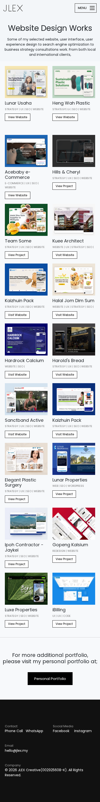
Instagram (83, 730)
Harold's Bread (68, 360)
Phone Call (14, 730)
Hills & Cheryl (66, 172)
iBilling (59, 610)
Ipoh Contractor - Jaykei (24, 547)
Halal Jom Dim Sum (73, 301)
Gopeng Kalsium (70, 545)
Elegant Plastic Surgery (20, 482)
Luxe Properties (21, 610)
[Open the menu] (86, 8)
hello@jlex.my (16, 750)
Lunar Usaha (18, 103)
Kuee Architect (68, 241)
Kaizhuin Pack (19, 301)
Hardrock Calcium (24, 360)
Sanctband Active (24, 420)
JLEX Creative (13, 8)
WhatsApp (34, 730)
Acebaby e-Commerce (18, 174)
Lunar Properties (69, 480)
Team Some (18, 241)
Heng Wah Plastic (71, 103)
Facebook (61, 730)
